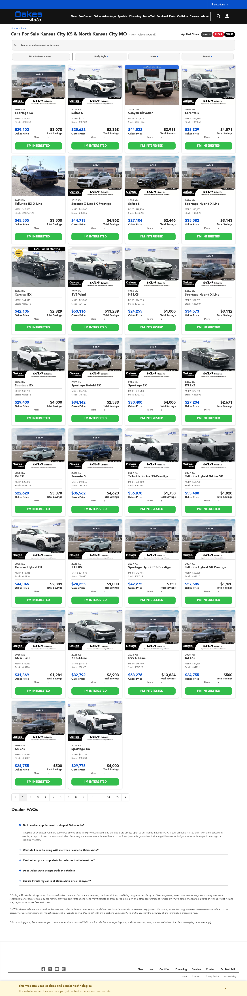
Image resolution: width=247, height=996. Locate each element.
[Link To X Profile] (50, 968)
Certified (164, 969)
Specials (122, 16)
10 (91, 797)
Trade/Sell (149, 16)
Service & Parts (166, 16)
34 (108, 797)
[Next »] (125, 797)
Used (151, 969)
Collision (182, 16)
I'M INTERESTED (38, 145)
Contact (211, 969)
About (205, 16)
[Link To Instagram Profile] (64, 968)
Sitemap (196, 977)
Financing (135, 16)
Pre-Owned (85, 16)
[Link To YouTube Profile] (57, 968)
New (74, 16)
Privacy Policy (212, 977)
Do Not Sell (228, 969)
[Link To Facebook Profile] (44, 968)
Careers (194, 16)
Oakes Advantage (105, 16)
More (36, 137)
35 (117, 797)
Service (196, 969)
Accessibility (230, 977)
